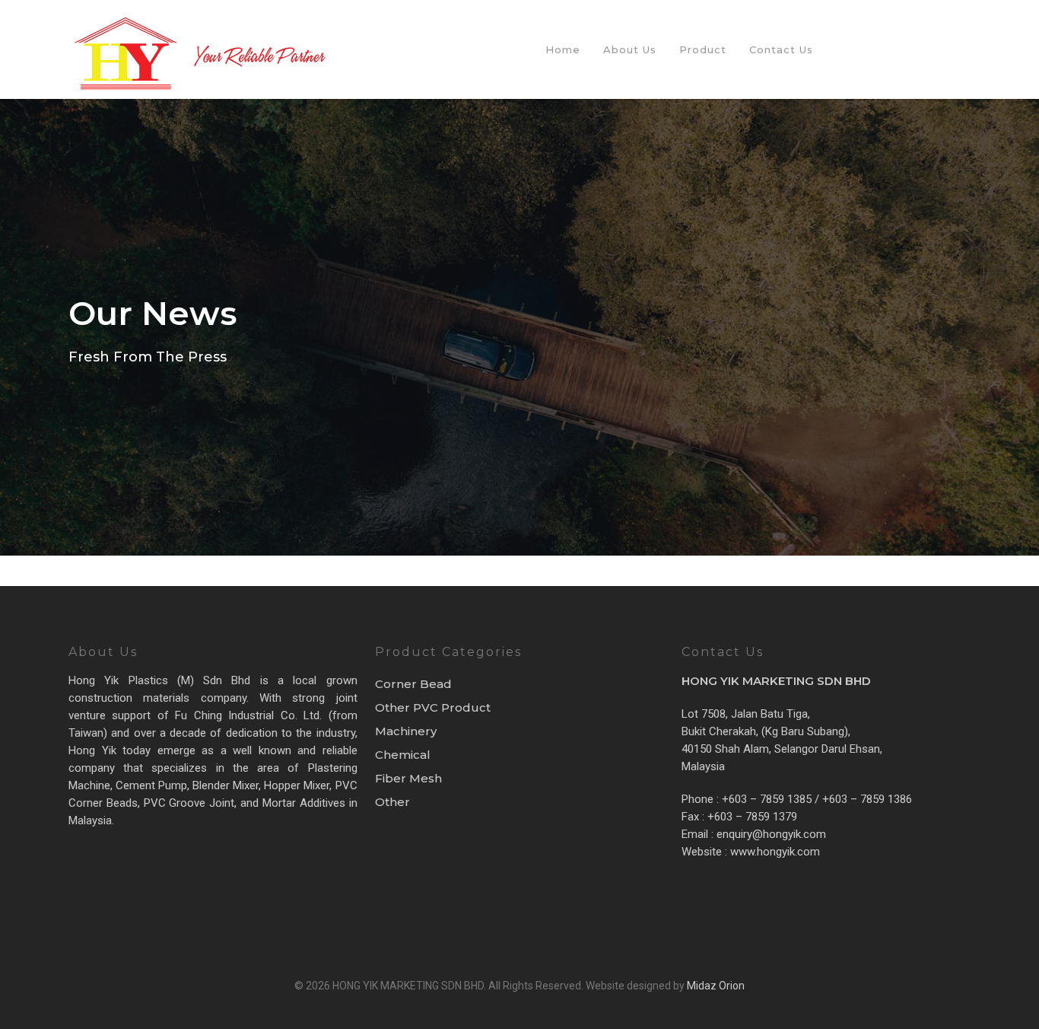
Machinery (406, 731)
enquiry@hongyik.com (771, 834)
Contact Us (781, 50)
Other (392, 802)
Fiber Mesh (408, 778)
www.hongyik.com (773, 852)
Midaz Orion (716, 986)
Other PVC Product (433, 707)
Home (562, 50)
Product (702, 50)
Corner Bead (413, 684)
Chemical (403, 754)
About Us (629, 50)
